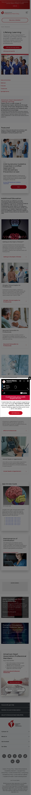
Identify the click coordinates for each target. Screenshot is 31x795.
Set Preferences (16, 413)
